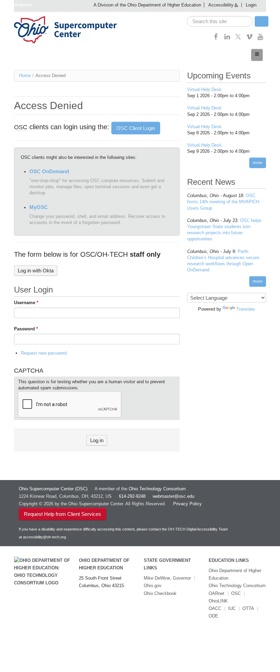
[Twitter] (238, 38)
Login (251, 5)
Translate (245, 309)
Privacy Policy (187, 503)
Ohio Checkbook (160, 593)
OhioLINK (218, 600)
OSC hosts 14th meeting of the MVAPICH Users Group (223, 201)
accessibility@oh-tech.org (44, 537)
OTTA (248, 608)
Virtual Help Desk (204, 89)
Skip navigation (17, 4)
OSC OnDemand (49, 171)
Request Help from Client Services (62, 514)
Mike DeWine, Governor (167, 578)
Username (26, 302)
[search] (220, 21)
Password (26, 328)
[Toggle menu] (257, 55)
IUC (232, 608)
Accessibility (221, 5)
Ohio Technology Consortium (237, 585)
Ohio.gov (153, 585)
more (258, 162)
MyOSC (38, 207)
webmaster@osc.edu (173, 496)
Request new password (44, 353)
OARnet (216, 593)
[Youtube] (260, 38)
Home (25, 75)
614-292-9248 (132, 496)
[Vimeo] (249, 38)
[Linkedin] (227, 38)
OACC (215, 608)
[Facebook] (216, 38)
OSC (236, 593)
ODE (213, 615)
